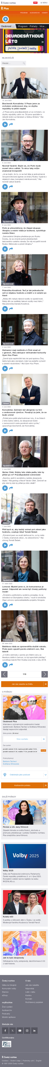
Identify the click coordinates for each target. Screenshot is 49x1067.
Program (23, 13)
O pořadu (7, 692)
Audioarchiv (35, 13)
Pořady (33, 26)
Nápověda (29, 988)
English (38, 1061)
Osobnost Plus (10, 721)
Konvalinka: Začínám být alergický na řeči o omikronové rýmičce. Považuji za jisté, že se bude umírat (24, 412)
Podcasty (6, 1014)
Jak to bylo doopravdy (13, 958)
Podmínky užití (28, 1061)
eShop (5, 995)
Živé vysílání (7, 1007)
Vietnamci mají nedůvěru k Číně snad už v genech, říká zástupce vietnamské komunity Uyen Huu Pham (24, 352)
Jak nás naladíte (32, 985)
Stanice (5, 992)
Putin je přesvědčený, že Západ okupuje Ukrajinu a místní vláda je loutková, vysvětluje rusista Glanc (24, 230)
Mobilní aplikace (9, 1017)
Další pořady (9, 797)
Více (43, 26)
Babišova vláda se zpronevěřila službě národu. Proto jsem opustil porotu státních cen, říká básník (24, 649)
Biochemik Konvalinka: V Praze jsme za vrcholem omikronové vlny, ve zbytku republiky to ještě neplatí (21, 106)
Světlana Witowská (11, 764)
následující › (44, 674)
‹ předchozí (4, 674)
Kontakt (28, 999)
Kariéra (28, 995)
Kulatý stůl (8, 917)
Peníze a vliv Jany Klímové (15, 827)
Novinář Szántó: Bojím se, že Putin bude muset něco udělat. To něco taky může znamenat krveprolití (21, 168)
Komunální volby (9, 988)
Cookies (5, 1061)
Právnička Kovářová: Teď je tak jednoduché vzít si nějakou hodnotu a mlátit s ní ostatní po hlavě (24, 293)
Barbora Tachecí (10, 761)
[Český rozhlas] (8, 2)
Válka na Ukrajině (9, 985)
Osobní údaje (15, 1061)
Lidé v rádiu (30, 992)
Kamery (45, 13)
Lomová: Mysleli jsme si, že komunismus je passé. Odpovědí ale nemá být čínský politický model (24, 589)
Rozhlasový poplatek (34, 1002)
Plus (43, 750)
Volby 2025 (8, 870)
